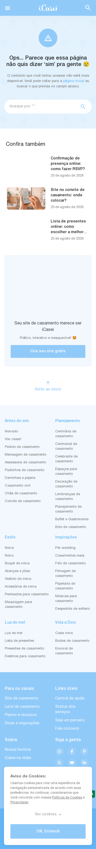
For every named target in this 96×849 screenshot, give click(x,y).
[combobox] (40, 107)
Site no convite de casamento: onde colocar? (68, 195)
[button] (7, 8)
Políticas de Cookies (67, 797)
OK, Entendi (48, 831)
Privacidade (19, 802)
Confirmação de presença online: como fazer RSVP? (68, 164)
